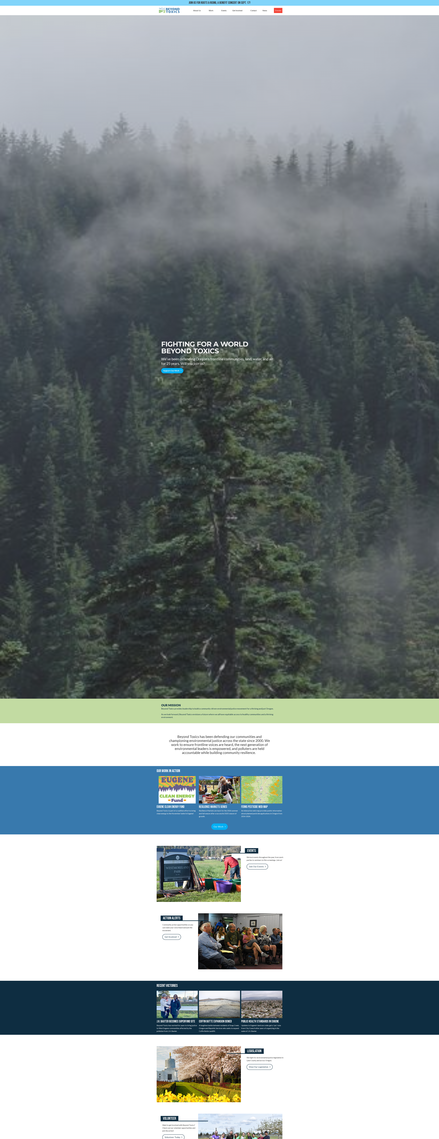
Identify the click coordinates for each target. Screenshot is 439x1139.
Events (224, 10)
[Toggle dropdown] (203, 10)
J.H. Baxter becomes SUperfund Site (176, 1021)
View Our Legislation (258, 1067)
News (264, 10)
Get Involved (237, 10)
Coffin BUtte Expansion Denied (215, 1021)
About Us (197, 10)
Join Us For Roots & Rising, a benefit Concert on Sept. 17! (219, 3)
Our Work (218, 826)
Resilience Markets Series (213, 807)
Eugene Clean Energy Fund (170, 807)
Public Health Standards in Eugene (260, 1021)
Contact (253, 10)
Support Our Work (171, 370)
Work (211, 10)
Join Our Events (256, 866)
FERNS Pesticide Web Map (254, 807)
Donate (278, 10)
